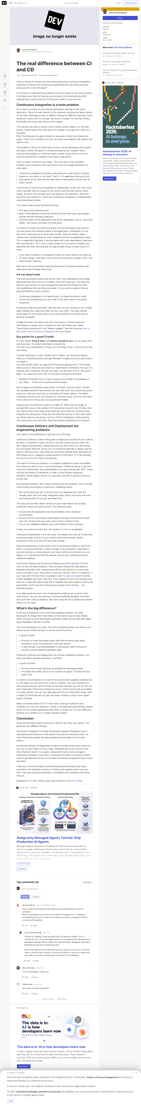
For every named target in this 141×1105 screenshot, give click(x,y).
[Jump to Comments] (5, 85)
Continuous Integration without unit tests (118, 54)
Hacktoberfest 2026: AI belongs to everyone (117, 153)
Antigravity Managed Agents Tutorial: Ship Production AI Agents (49, 840)
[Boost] (5, 100)
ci (18, 75)
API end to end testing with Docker (116, 63)
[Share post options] (5, 108)
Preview (36, 897)
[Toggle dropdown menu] (91, 787)
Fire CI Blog (76, 781)
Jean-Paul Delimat (29, 50)
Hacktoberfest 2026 (111, 166)
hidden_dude (27, 984)
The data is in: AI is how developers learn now (51, 1047)
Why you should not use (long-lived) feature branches (119, 72)
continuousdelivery (29, 75)
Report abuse (62, 999)
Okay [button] (11, 1101)
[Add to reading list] (5, 93)
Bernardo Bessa (28, 905)
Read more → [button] (24, 1066)
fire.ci (51, 51)
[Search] (11, 3)
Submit (25, 897)
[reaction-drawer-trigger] (5, 77)
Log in (118, 3)
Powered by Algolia (70, 3)
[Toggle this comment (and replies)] (18, 908)
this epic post (68, 576)
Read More (22, 869)
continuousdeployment (48, 75)
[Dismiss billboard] (136, 1072)
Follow (120, 18)
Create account (131, 3)
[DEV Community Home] (4, 3)
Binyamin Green (28, 968)
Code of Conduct (48, 999)
